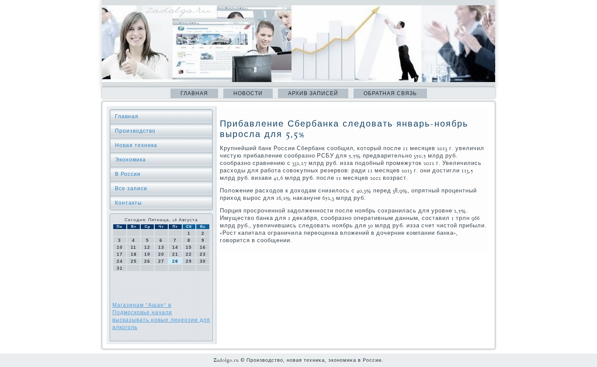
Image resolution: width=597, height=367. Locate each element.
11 (133, 247)
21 (175, 254)
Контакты (128, 202)
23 (203, 254)
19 (147, 254)
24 (120, 261)
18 (134, 254)
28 (175, 261)
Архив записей (313, 93)
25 (134, 261)
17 (120, 254)
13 (161, 247)
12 (147, 247)
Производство (135, 130)
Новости (248, 93)
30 (203, 261)
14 (175, 247)
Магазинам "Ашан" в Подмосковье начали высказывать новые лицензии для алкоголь (161, 316)
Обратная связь (390, 93)
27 (161, 261)
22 (189, 254)
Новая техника (136, 145)
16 (203, 247)
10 (120, 247)
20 (161, 254)
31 (120, 268)
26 (147, 261)
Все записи (131, 188)
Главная (194, 93)
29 (189, 261)
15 (189, 247)
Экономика (130, 159)
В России (128, 174)
